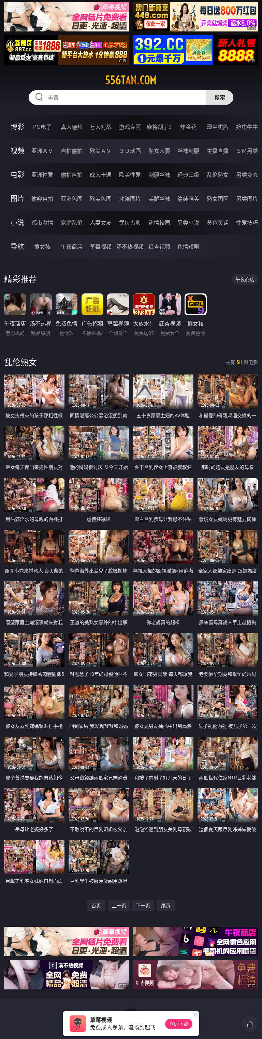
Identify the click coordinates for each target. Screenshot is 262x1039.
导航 (17, 246)
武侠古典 (130, 222)
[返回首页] (250, 1024)
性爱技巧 (247, 222)
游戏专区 (130, 127)
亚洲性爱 (42, 175)
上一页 (119, 905)
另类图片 (247, 198)
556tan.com (131, 80)
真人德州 (72, 127)
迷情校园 (159, 222)
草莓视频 (101, 246)
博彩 (17, 126)
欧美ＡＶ (101, 151)
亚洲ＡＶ (42, 151)
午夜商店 (72, 246)
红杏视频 (159, 246)
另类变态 (247, 175)
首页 (96, 905)
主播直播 (218, 151)
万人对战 (101, 127)
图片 (17, 198)
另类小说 (188, 222)
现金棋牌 (218, 127)
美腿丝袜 (159, 198)
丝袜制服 (188, 151)
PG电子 (42, 127)
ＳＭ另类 (247, 151)
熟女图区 (218, 198)
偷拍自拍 (72, 175)
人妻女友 (101, 222)
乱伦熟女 (218, 175)
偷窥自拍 (42, 198)
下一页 (143, 905)
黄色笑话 (218, 222)
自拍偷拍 (72, 151)
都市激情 (42, 222)
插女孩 (42, 246)
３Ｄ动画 (130, 151)
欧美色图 (101, 198)
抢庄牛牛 (247, 127)
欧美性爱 (130, 175)
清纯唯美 (188, 198)
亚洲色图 (72, 198)
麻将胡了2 (159, 127)
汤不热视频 (130, 246)
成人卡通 (101, 175)
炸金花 (188, 127)
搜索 (219, 97)
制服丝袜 (159, 175)
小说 (17, 222)
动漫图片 (130, 198)
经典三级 (188, 175)
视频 (17, 150)
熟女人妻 (159, 151)
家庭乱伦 (72, 222)
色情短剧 (188, 246)
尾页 (166, 905)
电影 (17, 174)
